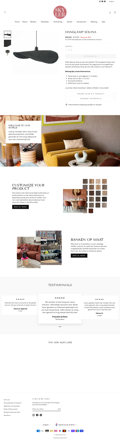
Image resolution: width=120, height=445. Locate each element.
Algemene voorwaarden (12, 406)
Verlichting (58, 22)
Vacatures (7, 415)
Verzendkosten (77, 39)
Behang (94, 22)
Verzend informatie (90, 98)
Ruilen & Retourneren (11, 409)
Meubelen (45, 22)
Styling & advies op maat (12, 412)
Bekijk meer (20, 207)
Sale (103, 22)
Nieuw (24, 22)
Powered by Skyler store (60, 438)
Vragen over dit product (91, 94)
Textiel (69, 22)
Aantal (69, 46)
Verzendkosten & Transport (12, 403)
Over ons (7, 400)
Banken (33, 22)
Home (17, 22)
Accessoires (82, 22)
